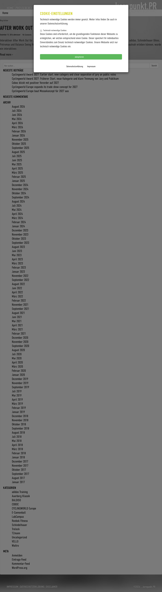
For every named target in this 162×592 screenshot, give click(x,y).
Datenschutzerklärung (74, 66)
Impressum (91, 66)
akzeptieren (79, 56)
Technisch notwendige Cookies (54, 30)
